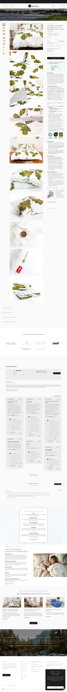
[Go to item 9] (4, 53)
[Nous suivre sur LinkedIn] (13, 685)
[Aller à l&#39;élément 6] (41, 349)
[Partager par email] (56, 208)
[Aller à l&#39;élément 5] (26, 349)
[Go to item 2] (4, 31)
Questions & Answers (33, 483)
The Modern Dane (51, 23)
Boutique (5, 5)
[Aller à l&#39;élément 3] (41, 343)
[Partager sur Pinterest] (55, 208)
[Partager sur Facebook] (52, 208)
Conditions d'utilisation (35, 671)
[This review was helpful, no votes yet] (18, 433)
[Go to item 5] (4, 40)
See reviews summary (53, 34)
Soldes (22, 669)
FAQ (3, 6)
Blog (23, 5)
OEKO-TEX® (60, 163)
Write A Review (57, 373)
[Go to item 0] (4, 24)
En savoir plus (5, 618)
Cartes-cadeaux (23, 670)
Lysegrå (52, 88)
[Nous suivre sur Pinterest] (11, 685)
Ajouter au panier (56, 58)
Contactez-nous (10, 6)
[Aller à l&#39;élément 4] (56, 343)
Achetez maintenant (51, 201)
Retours (22, 665)
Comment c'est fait (55, 117)
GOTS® (54, 162)
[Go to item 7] (4, 47)
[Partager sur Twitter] (53, 208)
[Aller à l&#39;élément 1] (11, 343)
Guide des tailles (61, 41)
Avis (19, 5)
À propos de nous (12, 5)
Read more (56, 414)
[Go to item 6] (4, 44)
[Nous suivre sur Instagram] (8, 685)
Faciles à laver (60, 166)
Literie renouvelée (24, 667)
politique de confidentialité (36, 669)
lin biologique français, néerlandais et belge (56, 146)
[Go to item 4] (4, 37)
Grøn (50, 98)
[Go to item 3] (4, 34)
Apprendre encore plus (33, 539)
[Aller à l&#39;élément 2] (26, 343)
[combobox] (56, 395)
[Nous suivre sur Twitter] (5, 685)
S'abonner (55, 687)
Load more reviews (33, 475)
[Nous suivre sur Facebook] (3, 685)
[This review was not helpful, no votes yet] (20, 433)
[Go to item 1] (4, 27)
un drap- (59, 89)
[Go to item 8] (4, 50)
